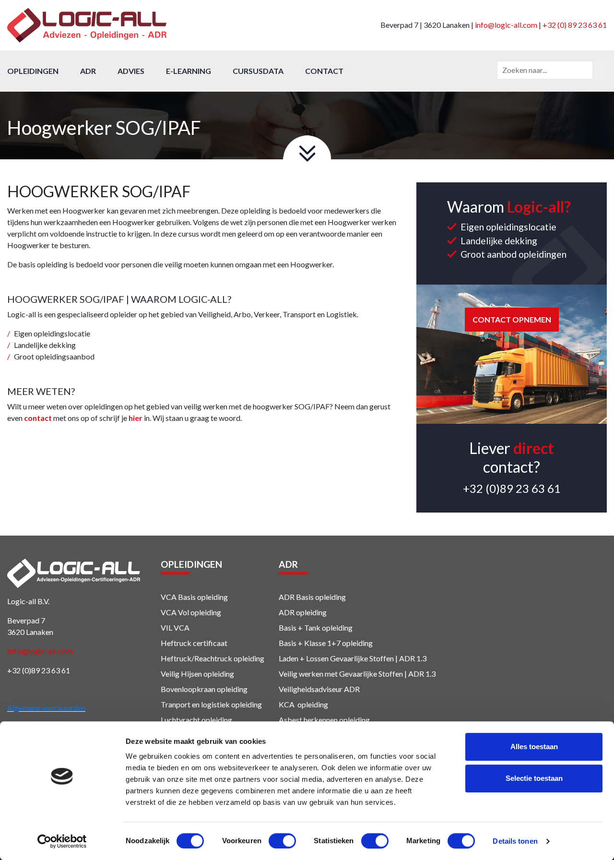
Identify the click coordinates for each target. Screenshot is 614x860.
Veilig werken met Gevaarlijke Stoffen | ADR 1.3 (357, 673)
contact (38, 417)
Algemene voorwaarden (46, 707)
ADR (88, 70)
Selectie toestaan (534, 778)
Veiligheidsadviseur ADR (319, 688)
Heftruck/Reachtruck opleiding (212, 658)
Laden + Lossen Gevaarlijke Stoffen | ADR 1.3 (352, 658)
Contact (324, 70)
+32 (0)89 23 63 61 (512, 488)
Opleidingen (33, 70)
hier (135, 417)
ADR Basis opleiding (312, 596)
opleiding (336, 627)
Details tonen (515, 841)
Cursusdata (258, 70)
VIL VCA (175, 627)
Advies (131, 70)
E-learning (188, 70)
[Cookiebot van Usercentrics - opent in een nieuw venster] (62, 841)
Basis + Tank (299, 627)
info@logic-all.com (506, 24)
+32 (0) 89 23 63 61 (575, 24)
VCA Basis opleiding (194, 596)
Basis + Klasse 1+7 (310, 642)
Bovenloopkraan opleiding (204, 688)
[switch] (282, 840)
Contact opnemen (511, 319)
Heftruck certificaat (194, 642)
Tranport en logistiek (195, 704)
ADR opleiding (303, 612)
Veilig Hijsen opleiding (197, 673)
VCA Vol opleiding (191, 612)
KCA (287, 704)
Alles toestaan (534, 746)
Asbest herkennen (308, 719)
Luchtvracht (180, 719)
